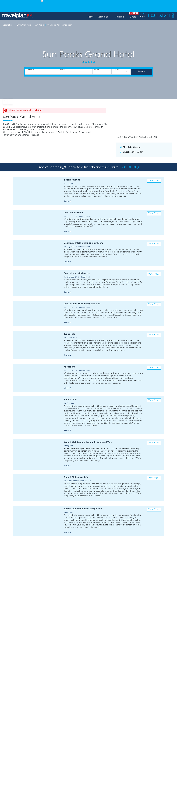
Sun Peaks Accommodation (59, 25)
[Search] (141, 72)
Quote (133, 17)
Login (143, 13)
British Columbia (24, 25)
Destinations (103, 17)
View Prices (153, 181)
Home (91, 17)
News (142, 17)
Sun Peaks (39, 25)
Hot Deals (133, 13)
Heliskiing (119, 17)
